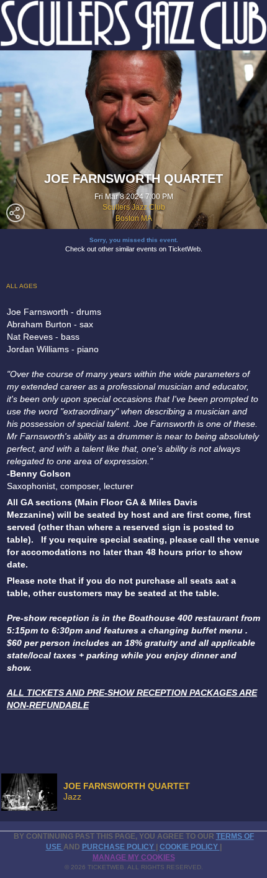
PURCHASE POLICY (119, 847)
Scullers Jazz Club (133, 207)
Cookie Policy (190, 847)
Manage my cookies (134, 857)
